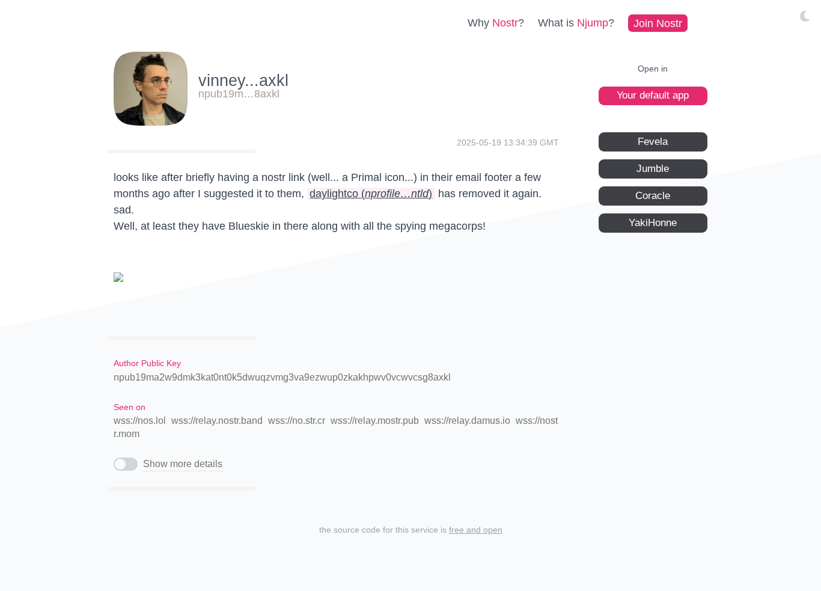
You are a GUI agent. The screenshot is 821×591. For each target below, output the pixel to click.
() (371, 194)
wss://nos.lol (140, 420)
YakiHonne (653, 222)
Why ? (496, 23)
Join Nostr (657, 23)
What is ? (576, 23)
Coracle (652, 195)
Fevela (653, 141)
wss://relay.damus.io (467, 420)
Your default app (653, 95)
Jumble (652, 168)
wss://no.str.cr (296, 420)
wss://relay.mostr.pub (375, 420)
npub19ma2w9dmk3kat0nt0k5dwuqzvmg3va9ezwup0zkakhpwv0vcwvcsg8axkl (282, 377)
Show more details (182, 464)
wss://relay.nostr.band (217, 420)
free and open (475, 529)
